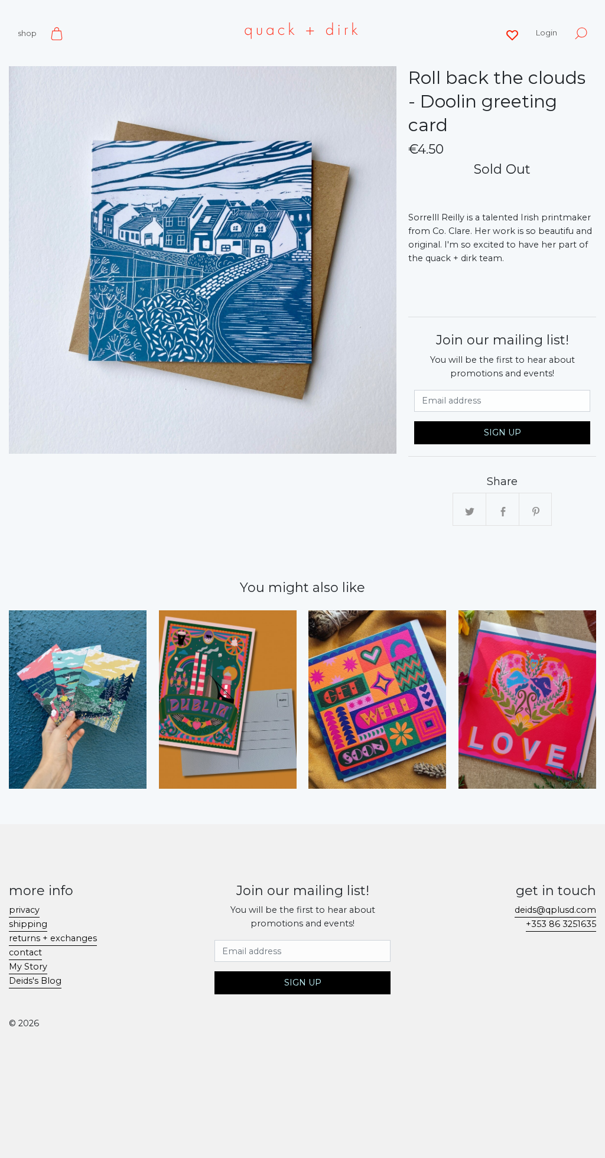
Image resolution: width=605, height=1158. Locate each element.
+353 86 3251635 (561, 924)
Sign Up (502, 432)
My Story (28, 966)
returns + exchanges (53, 938)
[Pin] (535, 509)
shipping (28, 924)
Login (546, 32)
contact (25, 952)
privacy (24, 910)
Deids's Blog (35, 980)
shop (27, 33)
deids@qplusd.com (555, 910)
